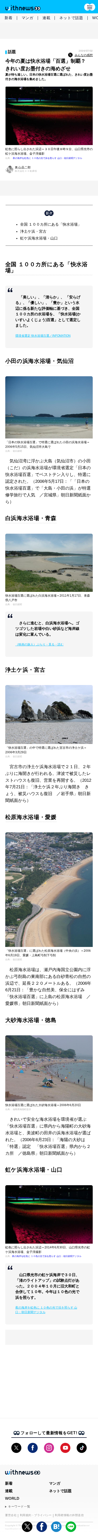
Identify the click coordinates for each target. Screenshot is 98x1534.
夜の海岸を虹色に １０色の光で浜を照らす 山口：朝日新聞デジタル (47, 158)
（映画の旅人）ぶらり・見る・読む (39, 644)
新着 (9, 18)
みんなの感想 (84, 55)
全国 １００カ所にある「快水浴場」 (50, 224)
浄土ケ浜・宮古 (33, 231)
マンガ (27, 18)
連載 (46, 18)
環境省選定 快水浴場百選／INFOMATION (43, 335)
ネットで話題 (71, 18)
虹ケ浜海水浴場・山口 (39, 238)
